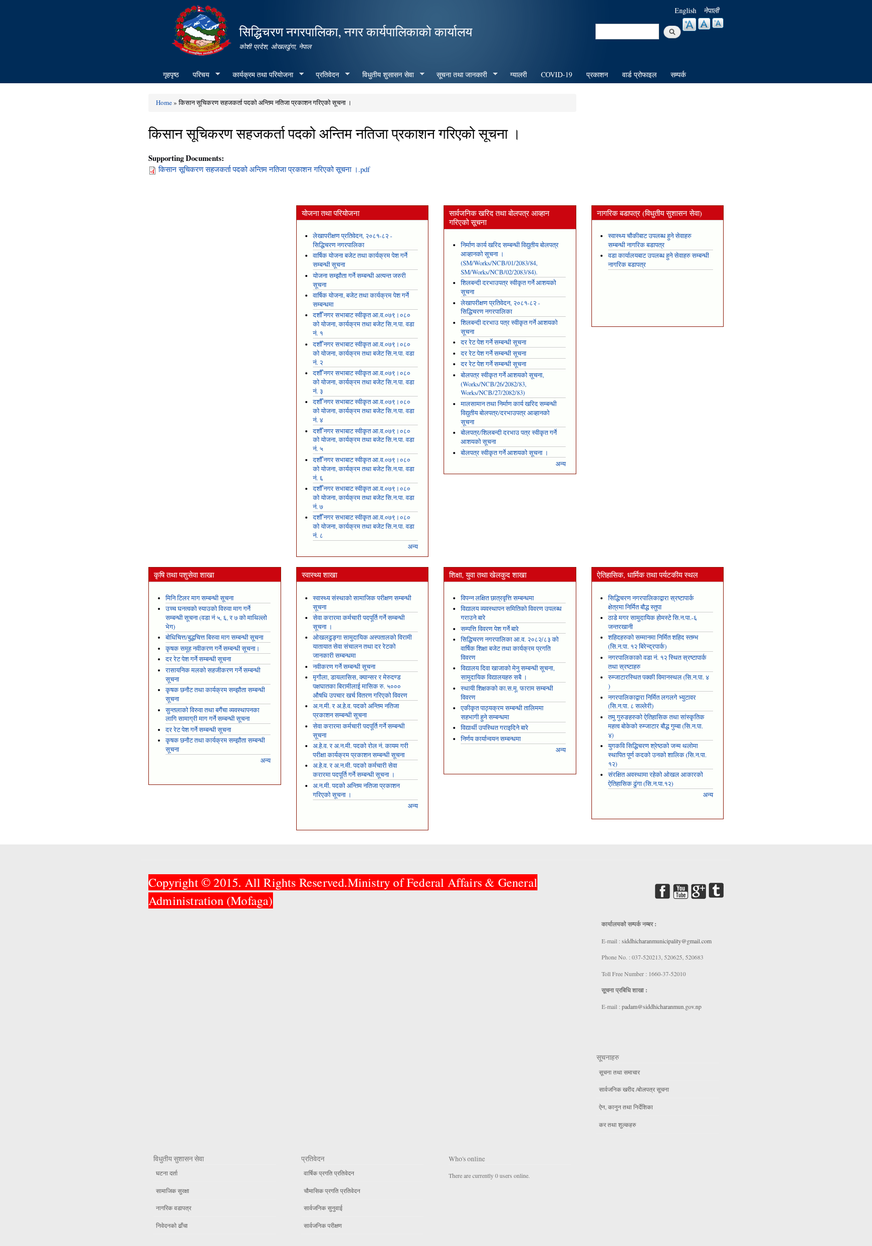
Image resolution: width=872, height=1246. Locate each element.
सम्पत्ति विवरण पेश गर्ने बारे (490, 629)
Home (164, 102)
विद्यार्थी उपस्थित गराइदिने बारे (494, 727)
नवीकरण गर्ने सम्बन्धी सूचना (344, 666)
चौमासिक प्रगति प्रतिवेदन (332, 1190)
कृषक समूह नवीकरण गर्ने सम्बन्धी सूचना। (213, 648)
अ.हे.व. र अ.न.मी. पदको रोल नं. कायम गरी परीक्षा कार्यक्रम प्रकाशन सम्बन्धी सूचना (360, 750)
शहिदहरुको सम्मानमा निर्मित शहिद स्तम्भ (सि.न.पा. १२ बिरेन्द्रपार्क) (653, 642)
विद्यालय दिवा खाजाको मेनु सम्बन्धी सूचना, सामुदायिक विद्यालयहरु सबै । (508, 673)
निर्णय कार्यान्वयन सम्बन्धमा (491, 738)
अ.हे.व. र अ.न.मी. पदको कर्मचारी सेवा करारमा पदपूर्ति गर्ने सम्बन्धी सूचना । (355, 770)
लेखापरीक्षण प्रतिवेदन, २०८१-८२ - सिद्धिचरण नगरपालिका (352, 240)
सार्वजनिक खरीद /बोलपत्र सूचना (634, 1089)
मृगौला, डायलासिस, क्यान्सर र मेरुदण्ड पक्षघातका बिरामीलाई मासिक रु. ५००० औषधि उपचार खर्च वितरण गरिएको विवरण (360, 686)
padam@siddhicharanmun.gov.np (661, 1006)
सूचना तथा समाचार (619, 1072)
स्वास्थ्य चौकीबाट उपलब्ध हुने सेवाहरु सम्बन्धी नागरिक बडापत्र (649, 240)
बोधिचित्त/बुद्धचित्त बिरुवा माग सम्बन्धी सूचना (214, 637)
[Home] (203, 29)
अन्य (413, 546)
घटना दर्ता (167, 1173)
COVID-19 (556, 74)
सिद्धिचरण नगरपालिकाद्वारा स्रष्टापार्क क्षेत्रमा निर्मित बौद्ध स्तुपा (651, 602)
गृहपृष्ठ (171, 74)
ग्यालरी (518, 74)
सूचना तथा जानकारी (458, 75)
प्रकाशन (597, 74)
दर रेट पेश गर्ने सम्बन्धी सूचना (493, 342)
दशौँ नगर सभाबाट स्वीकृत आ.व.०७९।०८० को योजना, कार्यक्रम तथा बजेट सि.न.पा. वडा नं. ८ (363, 526)
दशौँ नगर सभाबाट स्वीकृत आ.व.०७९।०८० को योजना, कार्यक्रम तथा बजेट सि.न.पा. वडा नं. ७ (363, 497)
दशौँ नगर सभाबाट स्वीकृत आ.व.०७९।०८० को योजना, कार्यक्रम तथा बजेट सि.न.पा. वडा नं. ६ (363, 469)
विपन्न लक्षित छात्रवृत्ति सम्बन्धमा (497, 598)
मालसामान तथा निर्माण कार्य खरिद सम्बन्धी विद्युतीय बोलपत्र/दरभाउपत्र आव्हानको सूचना (509, 413)
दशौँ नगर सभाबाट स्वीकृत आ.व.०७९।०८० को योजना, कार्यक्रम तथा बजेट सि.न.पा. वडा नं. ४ (363, 411)
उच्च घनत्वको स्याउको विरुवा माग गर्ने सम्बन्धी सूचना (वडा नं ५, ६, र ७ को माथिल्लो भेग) (216, 617)
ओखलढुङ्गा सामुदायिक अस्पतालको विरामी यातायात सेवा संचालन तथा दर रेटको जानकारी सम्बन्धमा (362, 646)
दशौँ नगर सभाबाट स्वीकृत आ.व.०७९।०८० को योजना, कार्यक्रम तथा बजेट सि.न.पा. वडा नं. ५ (363, 440)
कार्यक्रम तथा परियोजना (259, 75)
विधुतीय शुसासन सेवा (384, 75)
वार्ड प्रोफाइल (639, 74)
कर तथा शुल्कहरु (617, 1124)
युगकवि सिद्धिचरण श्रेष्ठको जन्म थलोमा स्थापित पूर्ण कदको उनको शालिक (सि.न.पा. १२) (657, 755)
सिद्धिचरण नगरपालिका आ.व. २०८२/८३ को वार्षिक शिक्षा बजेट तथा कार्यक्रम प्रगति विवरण (510, 648)
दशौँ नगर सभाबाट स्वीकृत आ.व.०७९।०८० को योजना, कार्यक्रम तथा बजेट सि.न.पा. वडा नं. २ (363, 353)
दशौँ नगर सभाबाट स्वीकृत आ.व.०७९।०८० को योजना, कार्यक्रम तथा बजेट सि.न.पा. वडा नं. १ (363, 324)
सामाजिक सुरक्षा (172, 1190)
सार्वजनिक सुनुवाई (323, 1208)
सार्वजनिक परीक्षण (323, 1225)
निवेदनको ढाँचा (172, 1225)
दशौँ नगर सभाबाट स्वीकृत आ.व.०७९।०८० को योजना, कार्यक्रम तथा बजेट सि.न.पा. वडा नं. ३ (363, 382)
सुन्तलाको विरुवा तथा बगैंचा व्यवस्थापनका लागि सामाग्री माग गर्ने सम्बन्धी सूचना (212, 714)
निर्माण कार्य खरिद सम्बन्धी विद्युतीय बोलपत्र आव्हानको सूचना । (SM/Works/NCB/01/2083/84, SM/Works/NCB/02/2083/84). (510, 258)
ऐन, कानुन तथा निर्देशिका (626, 1107)
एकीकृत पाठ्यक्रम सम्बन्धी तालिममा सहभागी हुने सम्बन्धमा (502, 712)
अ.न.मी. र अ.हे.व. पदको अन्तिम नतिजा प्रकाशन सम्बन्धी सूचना (356, 710)
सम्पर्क (678, 74)
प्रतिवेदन (324, 75)
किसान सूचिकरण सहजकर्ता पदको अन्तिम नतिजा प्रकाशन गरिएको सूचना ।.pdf (264, 169)
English (685, 10)
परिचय (197, 75)
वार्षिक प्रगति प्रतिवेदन (329, 1173)
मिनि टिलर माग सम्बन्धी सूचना (200, 598)
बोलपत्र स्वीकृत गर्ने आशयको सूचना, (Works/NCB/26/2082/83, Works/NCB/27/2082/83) (502, 384)
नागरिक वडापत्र (173, 1208)
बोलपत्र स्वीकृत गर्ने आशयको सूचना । (505, 452)
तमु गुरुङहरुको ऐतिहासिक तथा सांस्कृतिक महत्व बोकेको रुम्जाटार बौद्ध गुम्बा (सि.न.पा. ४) (656, 726)
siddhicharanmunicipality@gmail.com (667, 941)
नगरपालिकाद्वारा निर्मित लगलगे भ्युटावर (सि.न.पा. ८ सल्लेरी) (652, 702)
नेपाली (711, 10)
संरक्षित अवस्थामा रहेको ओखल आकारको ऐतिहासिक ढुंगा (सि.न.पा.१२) (655, 779)
